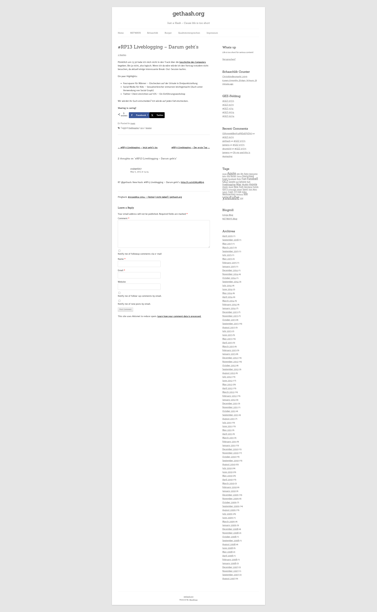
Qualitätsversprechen (189, 33)
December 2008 (230, 529)
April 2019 (227, 236)
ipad (237, 182)
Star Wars (253, 189)
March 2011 (228, 437)
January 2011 (228, 445)
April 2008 (227, 555)
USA (239, 192)
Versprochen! (228, 59)
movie (253, 184)
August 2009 (229, 510)
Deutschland (248, 176)
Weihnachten (229, 194)
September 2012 (230, 369)
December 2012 (230, 358)
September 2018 (230, 240)
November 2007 (230, 571)
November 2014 (230, 274)
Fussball (252, 178)
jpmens (226, 145)
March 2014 (228, 301)
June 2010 (227, 472)
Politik (255, 187)
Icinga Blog (227, 215)
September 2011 (230, 415)
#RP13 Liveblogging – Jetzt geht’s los (138, 147)
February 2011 (229, 441)
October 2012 (229, 365)
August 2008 (228, 544)
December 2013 (230, 312)
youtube (230, 197)
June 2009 (227, 517)
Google (232, 182)
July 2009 (227, 514)
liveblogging (133, 128)
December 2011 (229, 403)
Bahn (224, 176)
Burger (168, 33)
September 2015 (230, 251)
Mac (239, 184)
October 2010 (229, 456)
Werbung (239, 194)
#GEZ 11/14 (227, 108)
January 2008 (229, 563)
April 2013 (227, 342)
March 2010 (228, 483)
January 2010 (229, 491)
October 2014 (229, 278)
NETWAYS (135, 33)
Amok (224, 174)
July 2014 (227, 285)
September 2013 (230, 323)
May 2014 (227, 293)
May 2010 (227, 475)
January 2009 (229, 525)
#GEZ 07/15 (228, 101)
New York (238, 187)
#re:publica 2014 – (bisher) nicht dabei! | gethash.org (155, 197)
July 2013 (227, 331)
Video (244, 192)
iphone (242, 181)
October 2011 (228, 411)
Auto (246, 174)
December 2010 (230, 449)
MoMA (245, 184)
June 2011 (227, 426)
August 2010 (228, 464)
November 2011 (230, 407)
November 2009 (230, 498)
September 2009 (230, 506)
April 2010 (227, 479)
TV (235, 191)
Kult (248, 182)
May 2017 (227, 243)
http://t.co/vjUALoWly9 (192, 182)
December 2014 (230, 270)
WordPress (193, 600)
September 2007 (230, 574)
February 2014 (229, 304)
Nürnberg (248, 187)
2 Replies (122, 55)
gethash (226, 141)
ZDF (241, 198)
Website (122, 282)
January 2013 (228, 354)
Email (121, 270)
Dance (239, 176)
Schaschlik (152, 33)
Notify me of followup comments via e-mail (140, 254)
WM (246, 194)
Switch (224, 192)
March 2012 (228, 392)
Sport (245, 189)
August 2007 (228, 578)
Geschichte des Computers (192, 62)
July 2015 (227, 255)
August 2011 (228, 418)
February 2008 (229, 559)
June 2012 (227, 380)
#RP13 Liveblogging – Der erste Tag (190, 147)
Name (121, 259)
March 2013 (228, 346)
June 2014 (227, 289)
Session (149, 128)
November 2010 (230, 453)
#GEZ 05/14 (228, 112)
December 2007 (230, 567)
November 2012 (230, 361)
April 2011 (227, 434)
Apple (231, 173)
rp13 (142, 128)
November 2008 (230, 533)
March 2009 (228, 521)
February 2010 (229, 487)
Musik (231, 187)
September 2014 (230, 281)
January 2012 (229, 399)
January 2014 (229, 308)
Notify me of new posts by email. (134, 304)
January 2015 (228, 266)
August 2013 (228, 327)
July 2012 (227, 377)
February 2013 (229, 350)
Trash (230, 192)
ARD (238, 174)
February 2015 (229, 262)
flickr (239, 179)
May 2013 (227, 339)
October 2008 (229, 536)
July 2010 (227, 468)
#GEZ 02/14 (228, 116)
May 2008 (227, 552)
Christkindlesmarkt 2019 (234, 76)
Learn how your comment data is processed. (179, 316)
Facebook (232, 179)
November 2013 (230, 316)
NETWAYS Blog (229, 218)
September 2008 (230, 540)
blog (228, 176)
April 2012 (227, 388)
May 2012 (227, 384)
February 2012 (229, 396)
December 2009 (230, 495)
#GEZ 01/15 (228, 105)
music (225, 187)
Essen (225, 179)
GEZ (225, 181)
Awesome (253, 174)
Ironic (132, 123)
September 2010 (230, 460)
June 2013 (227, 335)
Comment (123, 218)
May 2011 (227, 430)
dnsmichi (226, 148)
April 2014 (227, 297)
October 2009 (229, 502)
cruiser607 (136, 168)
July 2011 (226, 422)
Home (121, 33)
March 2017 (228, 247)
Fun (244, 178)
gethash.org (189, 13)
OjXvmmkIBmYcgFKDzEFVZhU (237, 133)
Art (241, 174)
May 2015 (227, 259)
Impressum (212, 33)
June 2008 (227, 548)
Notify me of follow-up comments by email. (140, 296)
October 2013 (229, 320)
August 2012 (228, 373)
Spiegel (239, 190)
